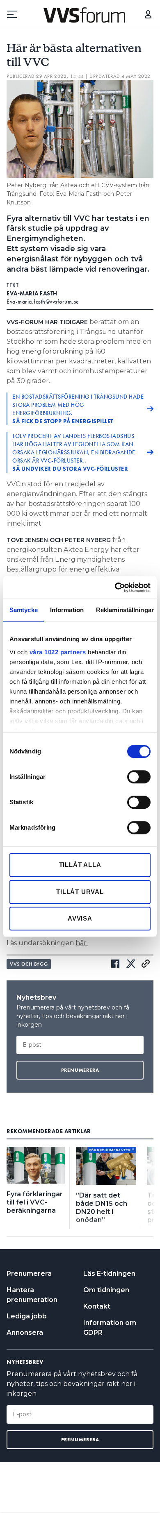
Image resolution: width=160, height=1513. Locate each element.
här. (81, 943)
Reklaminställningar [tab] (125, 609)
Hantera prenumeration (32, 1295)
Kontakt (96, 1306)
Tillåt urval (80, 891)
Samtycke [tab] (23, 609)
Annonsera (25, 1332)
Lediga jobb (27, 1316)
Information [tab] (67, 609)
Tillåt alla (80, 864)
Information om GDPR (109, 1327)
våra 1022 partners (58, 652)
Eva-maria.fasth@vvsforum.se (43, 301)
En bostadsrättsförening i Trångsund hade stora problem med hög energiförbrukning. (78, 409)
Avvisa (80, 918)
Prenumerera (29, 1273)
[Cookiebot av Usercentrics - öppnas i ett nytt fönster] (115, 587)
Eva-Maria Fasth (32, 293)
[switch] (139, 776)
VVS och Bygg (29, 964)
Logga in (148, 14)
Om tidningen (106, 1290)
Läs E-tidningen (109, 1273)
